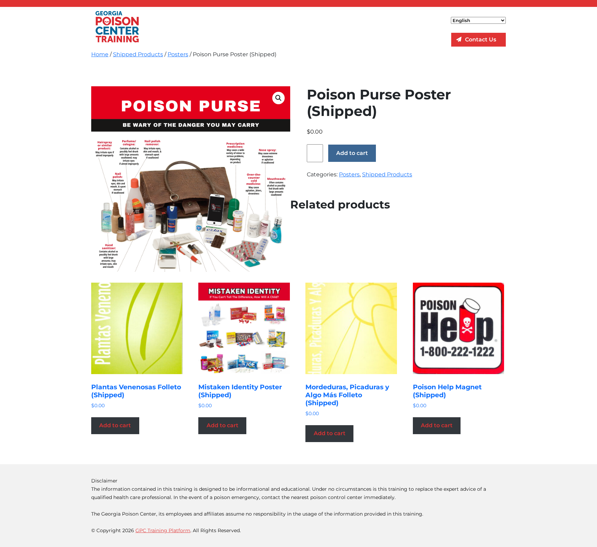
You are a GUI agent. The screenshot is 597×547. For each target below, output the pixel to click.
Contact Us (480, 39)
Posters (178, 54)
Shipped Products (138, 54)
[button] (278, 98)
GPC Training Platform (162, 530)
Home (99, 54)
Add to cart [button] (115, 425)
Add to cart (352, 153)
